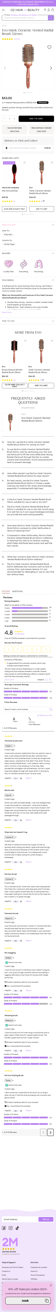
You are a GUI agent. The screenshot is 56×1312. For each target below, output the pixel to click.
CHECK (47, 148)
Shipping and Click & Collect (12, 1267)
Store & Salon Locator (10, 1279)
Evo (4, 25)
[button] (28, 1301)
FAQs (4, 1275)
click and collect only (14, 209)
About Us (34, 1271)
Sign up (46, 1219)
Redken (34, 15)
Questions (17, 591)
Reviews (6, 591)
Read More (6, 312)
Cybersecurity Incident (39, 1267)
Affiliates (34, 1279)
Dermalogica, (23, 15)
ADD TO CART (41, 209)
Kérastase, (14, 15)
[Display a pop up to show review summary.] (44, 201)
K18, (30, 15)
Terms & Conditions (38, 1275)
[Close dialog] (51, 1285)
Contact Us (6, 1271)
